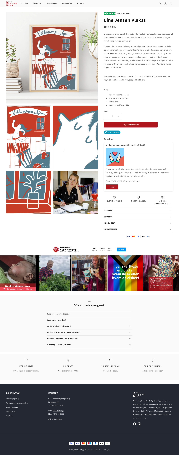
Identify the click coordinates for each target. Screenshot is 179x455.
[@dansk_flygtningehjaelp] (55, 249)
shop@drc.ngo (58, 410)
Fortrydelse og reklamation (17, 403)
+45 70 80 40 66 (58, 414)
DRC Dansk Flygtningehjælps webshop (86, 450)
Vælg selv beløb (133, 181)
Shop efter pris (51, 3)
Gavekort (81, 3)
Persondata (10, 411)
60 (121, 181)
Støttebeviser (67, 3)
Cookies (9, 416)
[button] (160, 3)
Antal (106, 111)
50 (115, 181)
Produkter (24, 3)
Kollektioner (37, 3)
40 (109, 181)
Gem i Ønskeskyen (113, 132)
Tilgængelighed (12, 407)
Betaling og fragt (12, 399)
